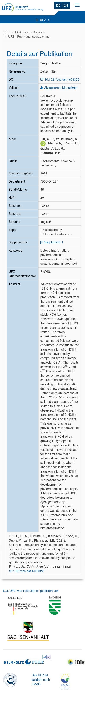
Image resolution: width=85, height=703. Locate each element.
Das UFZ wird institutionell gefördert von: (31, 590)
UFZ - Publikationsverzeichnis (28, 36)
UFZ (43, 20)
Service (39, 32)
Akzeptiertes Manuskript (60, 87)
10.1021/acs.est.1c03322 (61, 79)
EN (66, 5)
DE (58, 5)
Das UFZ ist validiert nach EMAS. (41, 679)
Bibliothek (22, 32)
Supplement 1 (53, 242)
